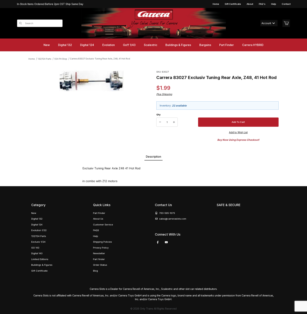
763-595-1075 (166, 213)
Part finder (99, 259)
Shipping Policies (102, 241)
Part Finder (99, 213)
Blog (95, 270)
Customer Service (103, 224)
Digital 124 (36, 224)
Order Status (100, 264)
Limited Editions (39, 259)
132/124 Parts (38, 236)
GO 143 (35, 247)
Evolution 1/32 (39, 230)
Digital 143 (36, 253)
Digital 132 (36, 218)
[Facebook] (158, 242)
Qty (158, 114)
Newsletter (99, 253)
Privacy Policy (101, 247)
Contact (286, 3)
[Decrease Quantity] (160, 122)
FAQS (96, 230)
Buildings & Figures (41, 264)
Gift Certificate (233, 3)
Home (216, 3)
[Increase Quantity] (173, 122)
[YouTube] (166, 242)
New (33, 213)
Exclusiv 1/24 (38, 241)
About (250, 3)
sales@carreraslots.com (172, 218)
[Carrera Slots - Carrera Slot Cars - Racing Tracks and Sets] (153, 23)
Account (266, 23)
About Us (98, 218)
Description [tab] (153, 156)
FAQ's (262, 3)
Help (273, 3)
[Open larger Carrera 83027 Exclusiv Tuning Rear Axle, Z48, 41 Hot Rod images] (91, 81)
